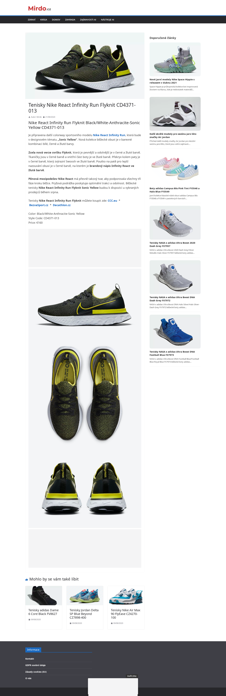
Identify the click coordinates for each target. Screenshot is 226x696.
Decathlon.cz (62, 205)
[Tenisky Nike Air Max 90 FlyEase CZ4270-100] (126, 588)
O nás (28, 678)
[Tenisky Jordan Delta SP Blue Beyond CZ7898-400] (85, 588)
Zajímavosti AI (88, 19)
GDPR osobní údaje (35, 665)
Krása (43, 19)
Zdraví (31, 19)
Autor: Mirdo (36, 117)
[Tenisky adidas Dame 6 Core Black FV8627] (43, 588)
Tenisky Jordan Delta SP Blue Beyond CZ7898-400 (84, 614)
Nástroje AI (107, 19)
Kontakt (29, 658)
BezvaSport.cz (38, 205)
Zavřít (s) (131, 676)
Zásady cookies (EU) (36, 671)
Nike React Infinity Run (109, 135)
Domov (56, 19)
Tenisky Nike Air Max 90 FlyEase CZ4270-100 (125, 614)
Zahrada (70, 19)
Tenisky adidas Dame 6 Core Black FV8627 (43, 612)
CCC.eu (112, 200)
